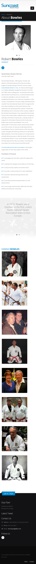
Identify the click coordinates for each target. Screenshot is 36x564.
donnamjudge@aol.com (14, 528)
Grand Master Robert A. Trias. (10, 88)
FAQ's (26, 561)
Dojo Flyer (5, 502)
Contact (32, 561)
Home (3, 14)
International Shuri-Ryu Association (14, 147)
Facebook (2, 537)
